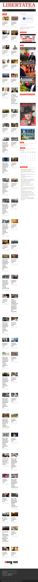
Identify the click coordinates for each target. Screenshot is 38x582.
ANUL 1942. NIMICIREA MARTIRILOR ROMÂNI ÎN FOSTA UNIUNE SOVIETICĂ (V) (5, 423)
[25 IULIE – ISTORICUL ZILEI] (14, 528)
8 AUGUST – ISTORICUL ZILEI (14, 282)
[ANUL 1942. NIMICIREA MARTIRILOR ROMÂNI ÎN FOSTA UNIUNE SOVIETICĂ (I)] (14, 494)
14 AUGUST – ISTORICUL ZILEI (14, 185)
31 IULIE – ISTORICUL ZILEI (13, 420)
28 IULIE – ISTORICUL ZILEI (5, 500)
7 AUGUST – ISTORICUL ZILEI (5, 301)
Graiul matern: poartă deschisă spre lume (27, 174)
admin (12, 41)
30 (34, 160)
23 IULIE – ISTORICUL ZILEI (13, 554)
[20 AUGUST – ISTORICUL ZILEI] (5, 110)
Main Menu (5, 10)
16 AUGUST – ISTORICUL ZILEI (14, 144)
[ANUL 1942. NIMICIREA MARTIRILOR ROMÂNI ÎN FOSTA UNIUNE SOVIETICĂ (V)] (5, 415)
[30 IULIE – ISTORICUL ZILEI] (14, 434)
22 (32, 158)
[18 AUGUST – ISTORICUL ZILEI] (5, 124)
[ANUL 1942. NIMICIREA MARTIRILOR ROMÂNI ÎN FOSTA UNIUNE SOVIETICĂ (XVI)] (5, 138)
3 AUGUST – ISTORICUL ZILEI (14, 359)
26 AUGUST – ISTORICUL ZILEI (14, 52)
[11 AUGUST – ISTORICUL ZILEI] (5, 241)
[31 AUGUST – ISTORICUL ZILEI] (5, 18)
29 (32, 160)
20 (27, 158)
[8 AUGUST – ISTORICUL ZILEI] (14, 276)
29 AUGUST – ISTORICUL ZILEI (5, 37)
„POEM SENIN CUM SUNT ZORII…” (26, 176)
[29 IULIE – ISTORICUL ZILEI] (5, 475)
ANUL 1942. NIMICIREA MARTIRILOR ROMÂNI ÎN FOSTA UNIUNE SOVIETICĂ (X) (5, 284)
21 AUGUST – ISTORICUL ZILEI (5, 94)
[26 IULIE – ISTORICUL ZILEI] (14, 514)
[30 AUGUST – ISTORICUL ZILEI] (14, 18)
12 (25, 157)
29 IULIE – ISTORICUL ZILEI (5, 481)
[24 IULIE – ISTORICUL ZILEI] (5, 548)
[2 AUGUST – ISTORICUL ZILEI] (14, 374)
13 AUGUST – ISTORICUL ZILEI (14, 205)
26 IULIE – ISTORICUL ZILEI (13, 519)
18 (23, 158)
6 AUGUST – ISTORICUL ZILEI (14, 324)
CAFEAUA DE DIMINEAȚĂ (24, 183)
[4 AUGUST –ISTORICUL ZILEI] (14, 339)
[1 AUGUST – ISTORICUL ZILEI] (14, 394)
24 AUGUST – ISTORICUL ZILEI (14, 66)
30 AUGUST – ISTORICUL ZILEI (14, 23)
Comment (16, 41)
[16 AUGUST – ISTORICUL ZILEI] (14, 138)
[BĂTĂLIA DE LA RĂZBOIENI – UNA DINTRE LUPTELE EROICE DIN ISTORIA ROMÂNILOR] (5, 528)
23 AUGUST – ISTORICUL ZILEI (5, 80)
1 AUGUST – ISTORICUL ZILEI (14, 400)
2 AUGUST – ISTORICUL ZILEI (14, 379)
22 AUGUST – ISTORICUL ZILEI (14, 80)
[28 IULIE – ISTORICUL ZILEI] (5, 494)
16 (34, 157)
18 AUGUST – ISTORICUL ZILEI (5, 130)
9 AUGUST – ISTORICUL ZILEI (14, 261)
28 (30, 160)
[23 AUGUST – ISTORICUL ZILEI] (5, 75)
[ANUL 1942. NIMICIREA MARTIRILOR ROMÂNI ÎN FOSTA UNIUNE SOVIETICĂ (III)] (14, 455)
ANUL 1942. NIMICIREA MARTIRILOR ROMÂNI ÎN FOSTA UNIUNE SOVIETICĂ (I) (14, 502)
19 (25, 158)
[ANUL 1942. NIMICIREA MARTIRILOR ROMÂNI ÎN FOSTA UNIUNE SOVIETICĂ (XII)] (5, 221)
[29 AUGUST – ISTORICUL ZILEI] (5, 32)
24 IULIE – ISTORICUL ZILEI (5, 554)
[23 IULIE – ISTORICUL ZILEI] (14, 548)
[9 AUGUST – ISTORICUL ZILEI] (14, 256)
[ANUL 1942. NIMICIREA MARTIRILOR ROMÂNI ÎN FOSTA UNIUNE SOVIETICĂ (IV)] (5, 434)
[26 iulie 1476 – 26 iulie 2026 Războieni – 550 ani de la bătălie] (5, 455)
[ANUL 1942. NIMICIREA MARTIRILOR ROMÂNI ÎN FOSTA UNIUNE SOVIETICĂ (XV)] (5, 159)
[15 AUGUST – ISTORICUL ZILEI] (14, 159)
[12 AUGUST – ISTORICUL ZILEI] (14, 221)
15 (32, 157)
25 (23, 160)
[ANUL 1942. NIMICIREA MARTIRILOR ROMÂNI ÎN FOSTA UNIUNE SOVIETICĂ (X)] (5, 276)
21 (30, 158)
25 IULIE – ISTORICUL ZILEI (13, 533)
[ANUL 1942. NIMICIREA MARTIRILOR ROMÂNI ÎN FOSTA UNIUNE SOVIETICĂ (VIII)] (5, 353)
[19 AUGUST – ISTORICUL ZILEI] (14, 110)
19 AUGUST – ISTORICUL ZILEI (14, 116)
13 (27, 157)
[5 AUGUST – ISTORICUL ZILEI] (5, 339)
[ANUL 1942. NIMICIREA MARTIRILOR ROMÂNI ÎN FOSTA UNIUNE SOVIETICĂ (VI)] (5, 394)
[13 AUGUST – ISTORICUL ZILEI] (14, 200)
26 (25, 160)
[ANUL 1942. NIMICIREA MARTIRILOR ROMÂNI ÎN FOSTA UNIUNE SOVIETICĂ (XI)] (5, 256)
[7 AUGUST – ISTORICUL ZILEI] (5, 295)
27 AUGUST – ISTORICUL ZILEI (5, 52)
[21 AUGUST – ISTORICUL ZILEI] (5, 89)
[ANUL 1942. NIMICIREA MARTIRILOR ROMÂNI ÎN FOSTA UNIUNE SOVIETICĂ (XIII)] (5, 200)
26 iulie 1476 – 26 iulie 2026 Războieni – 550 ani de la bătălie (5, 461)
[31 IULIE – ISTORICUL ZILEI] (14, 415)
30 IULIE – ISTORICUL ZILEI (13, 439)
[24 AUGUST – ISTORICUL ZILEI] (14, 61)
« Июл (22, 163)
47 (14, 562)
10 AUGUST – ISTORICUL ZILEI (14, 247)
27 (27, 160)
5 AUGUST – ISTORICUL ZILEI (5, 345)
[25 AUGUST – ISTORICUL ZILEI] (5, 61)
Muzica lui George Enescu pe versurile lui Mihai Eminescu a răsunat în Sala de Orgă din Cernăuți (28, 195)
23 (34, 158)
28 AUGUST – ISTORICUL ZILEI (14, 38)
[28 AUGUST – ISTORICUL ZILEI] (14, 32)
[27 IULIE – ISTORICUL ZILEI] (5, 514)
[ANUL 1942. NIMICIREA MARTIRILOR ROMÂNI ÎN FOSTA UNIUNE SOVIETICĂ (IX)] (5, 319)
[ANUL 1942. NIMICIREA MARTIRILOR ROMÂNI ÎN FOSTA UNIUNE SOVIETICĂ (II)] (14, 475)
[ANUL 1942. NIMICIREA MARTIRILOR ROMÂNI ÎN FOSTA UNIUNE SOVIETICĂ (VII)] (5, 374)
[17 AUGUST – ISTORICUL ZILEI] (14, 124)
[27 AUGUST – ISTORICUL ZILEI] (5, 47)
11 (23, 157)
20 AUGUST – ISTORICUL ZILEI (5, 116)
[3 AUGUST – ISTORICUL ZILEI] (14, 353)
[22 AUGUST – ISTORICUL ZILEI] (14, 75)
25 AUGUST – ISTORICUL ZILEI (5, 66)
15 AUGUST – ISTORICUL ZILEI (14, 164)
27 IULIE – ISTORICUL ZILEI (5, 519)
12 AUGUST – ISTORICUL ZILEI (14, 226)
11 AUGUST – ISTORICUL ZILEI (5, 247)
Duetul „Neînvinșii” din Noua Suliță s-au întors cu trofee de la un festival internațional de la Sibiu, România (27, 170)
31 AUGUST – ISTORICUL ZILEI (5, 23)
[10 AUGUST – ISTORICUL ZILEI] (14, 241)
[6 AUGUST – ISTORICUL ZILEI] (14, 319)
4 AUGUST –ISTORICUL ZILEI (14, 345)
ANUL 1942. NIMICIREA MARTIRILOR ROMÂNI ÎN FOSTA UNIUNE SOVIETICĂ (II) (14, 483)
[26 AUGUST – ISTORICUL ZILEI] (14, 47)
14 (30, 157)
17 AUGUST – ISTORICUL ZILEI (14, 130)
